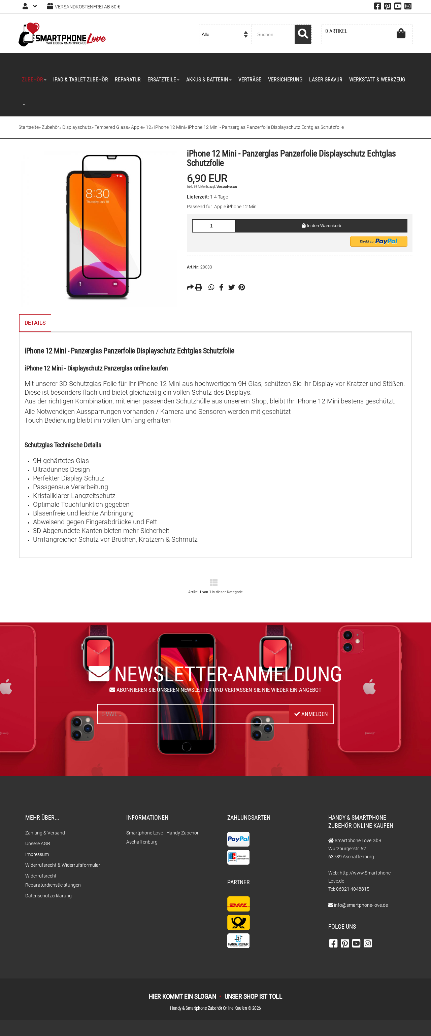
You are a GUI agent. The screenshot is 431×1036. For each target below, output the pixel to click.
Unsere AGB (37, 843)
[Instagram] (407, 7)
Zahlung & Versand (45, 832)
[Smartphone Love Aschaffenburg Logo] (62, 34)
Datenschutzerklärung (48, 895)
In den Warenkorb (323, 225)
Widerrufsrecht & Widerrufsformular (62, 865)
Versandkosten (227, 186)
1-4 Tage (219, 197)
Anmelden (314, 714)
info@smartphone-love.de (361, 905)
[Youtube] (397, 7)
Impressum (37, 854)
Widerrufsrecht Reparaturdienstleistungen (53, 880)
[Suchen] (303, 34)
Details (35, 323)
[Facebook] (377, 7)
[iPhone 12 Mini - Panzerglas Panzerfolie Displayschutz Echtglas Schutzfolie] (98, 228)
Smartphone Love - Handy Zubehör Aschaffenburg (162, 837)
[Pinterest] (387, 7)
